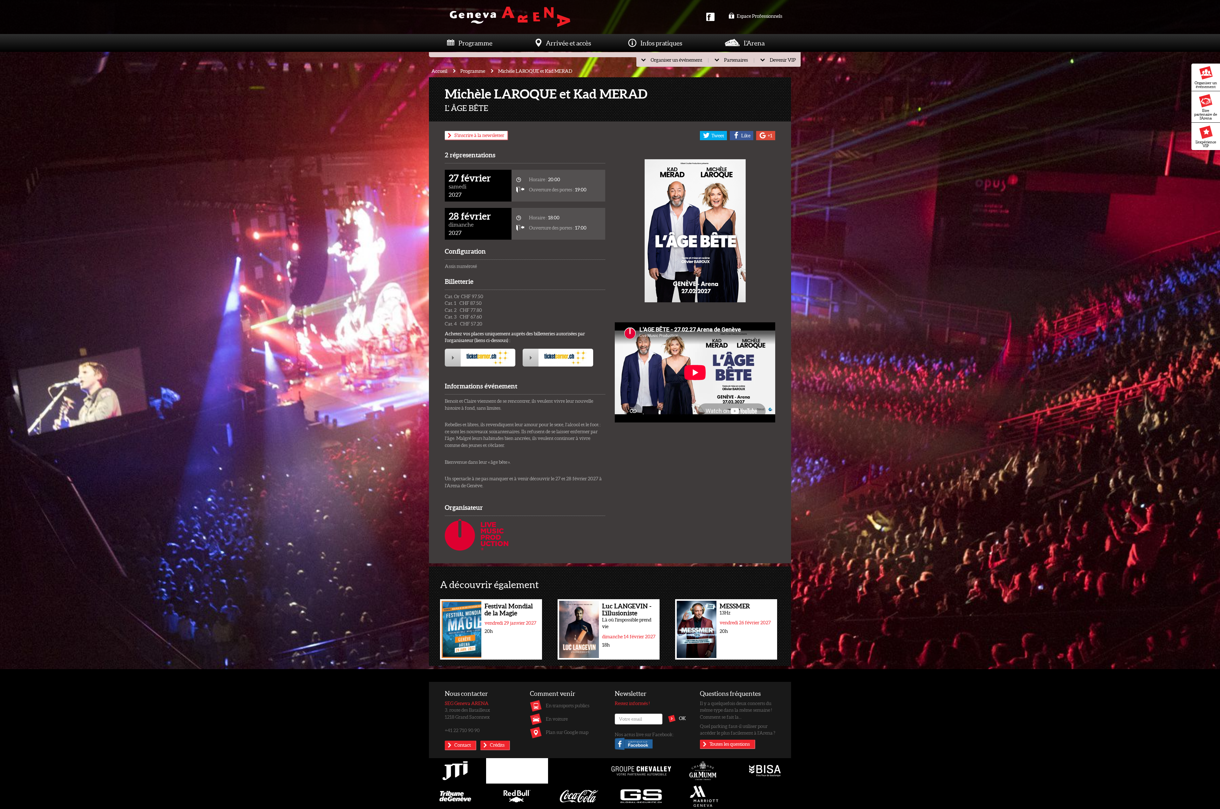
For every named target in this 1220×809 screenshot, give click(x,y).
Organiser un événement (1206, 84)
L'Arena (754, 43)
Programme (475, 43)
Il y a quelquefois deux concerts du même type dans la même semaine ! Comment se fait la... (736, 710)
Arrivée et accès (568, 43)
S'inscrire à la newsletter (479, 135)
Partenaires (736, 60)
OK (682, 718)
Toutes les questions (729, 744)
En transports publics (567, 705)
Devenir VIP (783, 60)
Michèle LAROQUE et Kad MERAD (535, 71)
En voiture (557, 719)
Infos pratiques (661, 43)
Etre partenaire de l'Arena (1205, 114)
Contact (462, 745)
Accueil (439, 71)
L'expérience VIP (1206, 144)
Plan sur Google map (567, 732)
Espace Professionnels (759, 16)
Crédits (497, 745)
